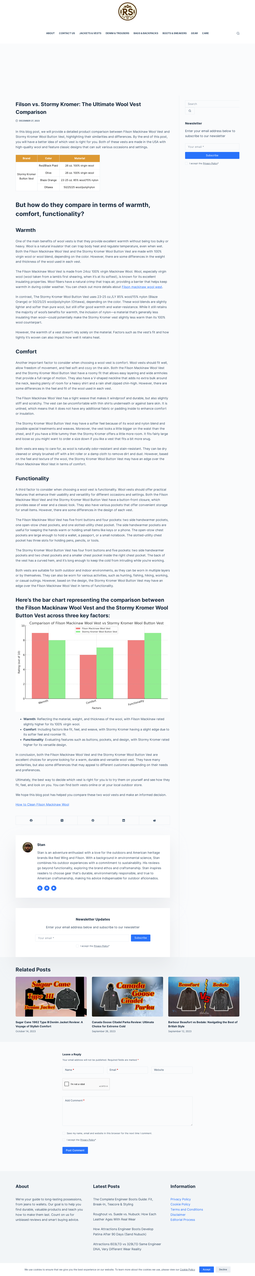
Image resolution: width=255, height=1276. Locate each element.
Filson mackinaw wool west (142, 287)
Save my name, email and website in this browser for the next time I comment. (109, 1133)
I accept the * (95, 946)
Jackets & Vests (90, 33)
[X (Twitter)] (62, 820)
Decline (223, 1269)
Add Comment (74, 1100)
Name (69, 1069)
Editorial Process (183, 1219)
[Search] (238, 33)
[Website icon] (39, 888)
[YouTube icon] (53, 888)
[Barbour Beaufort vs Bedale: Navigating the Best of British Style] (203, 997)
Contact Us (67, 33)
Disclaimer (178, 1214)
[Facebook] (31, 820)
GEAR (194, 33)
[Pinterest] (93, 820)
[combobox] (212, 103)
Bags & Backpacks (146, 33)
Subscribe (140, 937)
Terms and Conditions (187, 1209)
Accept (206, 1269)
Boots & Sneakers (175, 33)
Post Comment (75, 1150)
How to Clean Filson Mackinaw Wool (42, 804)
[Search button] (190, 110)
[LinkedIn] (123, 820)
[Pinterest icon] (46, 888)
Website (159, 1069)
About (50, 33)
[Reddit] (154, 820)
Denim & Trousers (117, 33)
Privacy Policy (101, 946)
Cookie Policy (187, 1269)
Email (114, 1069)
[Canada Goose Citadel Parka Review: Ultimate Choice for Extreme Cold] (127, 997)
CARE (205, 33)
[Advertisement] (127, 69)
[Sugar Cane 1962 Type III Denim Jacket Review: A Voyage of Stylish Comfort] (51, 997)
